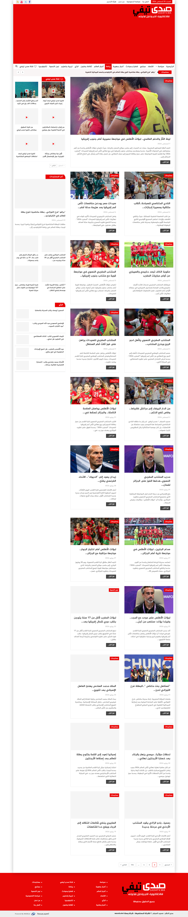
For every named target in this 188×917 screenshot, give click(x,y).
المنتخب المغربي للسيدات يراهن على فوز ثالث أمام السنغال (97, 342)
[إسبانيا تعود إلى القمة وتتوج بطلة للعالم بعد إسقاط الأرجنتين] (94, 736)
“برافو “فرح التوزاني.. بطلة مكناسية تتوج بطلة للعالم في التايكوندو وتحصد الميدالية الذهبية (120, 72)
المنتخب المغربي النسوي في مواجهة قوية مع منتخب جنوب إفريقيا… (95, 274)
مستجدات (168, 80)
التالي (124, 864)
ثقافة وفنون (86, 66)
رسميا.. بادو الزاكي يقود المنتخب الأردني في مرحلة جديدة (151, 825)
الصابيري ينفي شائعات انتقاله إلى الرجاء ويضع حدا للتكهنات (96, 825)
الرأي (77, 66)
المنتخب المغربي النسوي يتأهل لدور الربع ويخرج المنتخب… (149, 342)
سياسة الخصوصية (133, 1)
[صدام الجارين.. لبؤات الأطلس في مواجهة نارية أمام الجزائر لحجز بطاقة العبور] (148, 531)
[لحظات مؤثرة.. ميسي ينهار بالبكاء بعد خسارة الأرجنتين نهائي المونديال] (148, 736)
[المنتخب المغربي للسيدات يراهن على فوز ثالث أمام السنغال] (94, 322)
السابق (167, 864)
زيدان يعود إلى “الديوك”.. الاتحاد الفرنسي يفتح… (97, 479)
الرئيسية (170, 66)
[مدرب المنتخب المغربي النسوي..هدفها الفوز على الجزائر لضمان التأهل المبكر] (148, 459)
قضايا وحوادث (132, 66)
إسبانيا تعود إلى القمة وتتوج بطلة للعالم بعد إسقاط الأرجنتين (96, 756)
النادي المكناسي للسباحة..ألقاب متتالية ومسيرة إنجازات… (152, 205)
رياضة (108, 66)
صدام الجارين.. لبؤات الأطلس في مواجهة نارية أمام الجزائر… (151, 551)
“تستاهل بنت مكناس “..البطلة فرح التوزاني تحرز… (150, 688)
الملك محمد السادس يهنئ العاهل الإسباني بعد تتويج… (97, 688)
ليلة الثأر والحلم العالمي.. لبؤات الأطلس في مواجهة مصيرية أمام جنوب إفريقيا (125, 139)
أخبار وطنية (101, 905)
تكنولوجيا (43, 66)
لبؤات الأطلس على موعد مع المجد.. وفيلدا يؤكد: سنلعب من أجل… (150, 620)
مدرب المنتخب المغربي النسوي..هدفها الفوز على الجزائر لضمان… (151, 481)
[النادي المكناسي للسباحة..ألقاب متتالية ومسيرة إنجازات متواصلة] (148, 185)
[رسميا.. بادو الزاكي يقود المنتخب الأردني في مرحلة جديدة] (148, 805)
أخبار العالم (99, 66)
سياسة (161, 66)
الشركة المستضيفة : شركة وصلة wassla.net (132, 913)
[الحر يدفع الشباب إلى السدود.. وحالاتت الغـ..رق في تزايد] (26, 90)
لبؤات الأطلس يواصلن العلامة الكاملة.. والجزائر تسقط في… (99, 411)
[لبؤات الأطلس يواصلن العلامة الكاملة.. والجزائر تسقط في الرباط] (94, 390)
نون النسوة (54, 66)
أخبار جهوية (118, 66)
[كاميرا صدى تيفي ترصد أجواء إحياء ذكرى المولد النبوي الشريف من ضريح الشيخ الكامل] (53, 90)
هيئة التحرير (111, 1)
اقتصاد (151, 66)
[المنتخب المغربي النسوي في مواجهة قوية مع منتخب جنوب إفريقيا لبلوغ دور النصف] (94, 254)
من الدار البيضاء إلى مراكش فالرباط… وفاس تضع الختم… (149, 411)
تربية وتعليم (67, 66)
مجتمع (143, 66)
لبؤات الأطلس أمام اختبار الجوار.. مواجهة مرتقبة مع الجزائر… (97, 551)
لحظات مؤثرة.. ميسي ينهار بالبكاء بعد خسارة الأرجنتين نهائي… (151, 756)
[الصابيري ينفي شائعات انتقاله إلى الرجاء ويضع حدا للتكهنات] (94, 805)
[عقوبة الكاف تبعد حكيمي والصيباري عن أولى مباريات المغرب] (148, 254)
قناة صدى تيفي (26, 66)
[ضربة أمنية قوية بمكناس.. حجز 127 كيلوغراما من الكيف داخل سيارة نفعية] (26, 274)
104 (132, 864)
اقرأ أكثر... (165, 162)
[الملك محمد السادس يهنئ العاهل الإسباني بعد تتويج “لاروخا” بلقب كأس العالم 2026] (94, 668)
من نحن (121, 1)
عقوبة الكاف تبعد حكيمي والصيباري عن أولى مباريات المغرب (149, 274)
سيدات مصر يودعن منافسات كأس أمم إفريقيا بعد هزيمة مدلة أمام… (97, 205)
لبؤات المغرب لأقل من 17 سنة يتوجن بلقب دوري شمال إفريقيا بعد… (95, 620)
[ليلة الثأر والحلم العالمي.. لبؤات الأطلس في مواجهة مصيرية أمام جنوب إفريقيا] (121, 106)
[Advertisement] (94, 41)
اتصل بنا (145, 1)
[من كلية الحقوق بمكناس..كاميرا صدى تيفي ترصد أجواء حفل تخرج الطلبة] (26, 116)
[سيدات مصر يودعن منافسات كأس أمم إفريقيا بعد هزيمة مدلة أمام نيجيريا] (94, 185)
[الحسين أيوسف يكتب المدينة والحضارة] (22, 314)
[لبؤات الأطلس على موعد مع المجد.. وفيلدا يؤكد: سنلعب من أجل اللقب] (148, 599)
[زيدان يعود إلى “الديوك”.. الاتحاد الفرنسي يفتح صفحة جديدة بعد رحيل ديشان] (94, 459)
